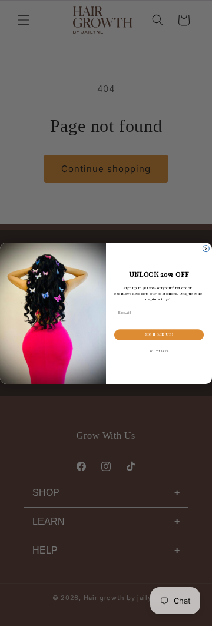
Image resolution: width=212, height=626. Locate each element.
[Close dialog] (206, 248)
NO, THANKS (159, 351)
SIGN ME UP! (159, 334)
